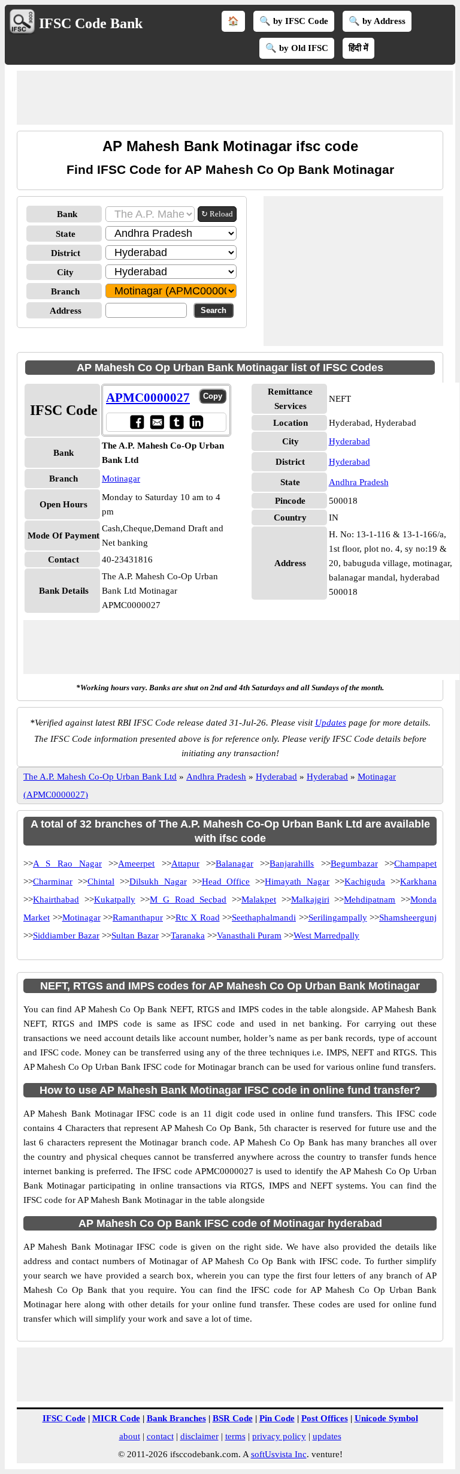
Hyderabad (349, 441)
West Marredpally (326, 935)
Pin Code (277, 1418)
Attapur (185, 863)
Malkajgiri (310, 899)
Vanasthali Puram (249, 935)
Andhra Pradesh (359, 482)
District (65, 253)
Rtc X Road (197, 917)
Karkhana (418, 881)
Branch (65, 291)
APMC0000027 (148, 397)
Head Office (226, 881)
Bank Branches (176, 1418)
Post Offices (324, 1418)
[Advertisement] (235, 98)
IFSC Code (64, 1418)
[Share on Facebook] (136, 421)
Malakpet (258, 899)
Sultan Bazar (135, 935)
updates (327, 1436)
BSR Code (233, 1418)
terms (235, 1436)
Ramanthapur (138, 917)
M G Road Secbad (188, 899)
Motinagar (121, 478)
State (65, 234)
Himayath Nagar (297, 881)
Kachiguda (364, 881)
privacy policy (279, 1436)
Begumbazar (354, 863)
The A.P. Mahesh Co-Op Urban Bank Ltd (100, 776)
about (129, 1436)
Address (65, 310)
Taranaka (188, 935)
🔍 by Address (377, 21)
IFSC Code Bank (91, 23)
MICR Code (116, 1418)
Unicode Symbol (386, 1418)
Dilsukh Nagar (158, 881)
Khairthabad (56, 899)
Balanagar (234, 863)
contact (160, 1436)
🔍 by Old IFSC (296, 48)
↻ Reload (217, 213)
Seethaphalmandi (264, 917)
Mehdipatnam (369, 899)
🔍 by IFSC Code (293, 21)
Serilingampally (337, 917)
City (65, 272)
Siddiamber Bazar (66, 935)
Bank (67, 214)
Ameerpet (136, 863)
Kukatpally (114, 899)
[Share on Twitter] (176, 421)
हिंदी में (358, 48)
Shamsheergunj (408, 917)
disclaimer (199, 1436)
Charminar (52, 881)
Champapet (415, 863)
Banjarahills (292, 863)
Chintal (100, 881)
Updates (330, 722)
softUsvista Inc (279, 1454)
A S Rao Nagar (67, 863)
